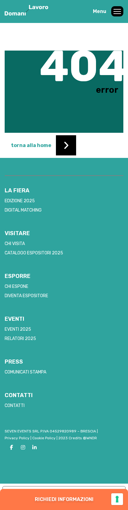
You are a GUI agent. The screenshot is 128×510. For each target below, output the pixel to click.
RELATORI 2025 (20, 338)
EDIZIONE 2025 (20, 201)
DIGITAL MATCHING (23, 210)
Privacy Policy (17, 438)
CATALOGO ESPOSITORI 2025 (34, 253)
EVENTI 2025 (18, 329)
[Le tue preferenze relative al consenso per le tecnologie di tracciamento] (117, 499)
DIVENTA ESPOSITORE (26, 295)
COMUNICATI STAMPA (25, 372)
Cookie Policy (44, 438)
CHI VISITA (15, 243)
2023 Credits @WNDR (77, 438)
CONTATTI (15, 405)
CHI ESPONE (16, 286)
